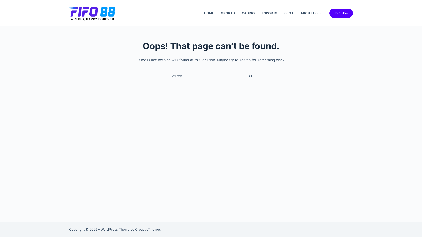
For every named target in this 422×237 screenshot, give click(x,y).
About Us (309, 13)
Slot (288, 13)
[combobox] (206, 76)
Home (209, 13)
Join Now (341, 13)
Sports (228, 13)
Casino (248, 13)
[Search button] (250, 76)
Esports (269, 13)
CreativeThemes (148, 229)
